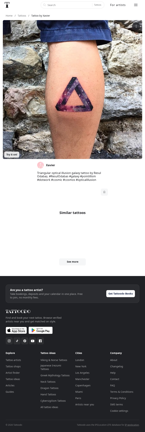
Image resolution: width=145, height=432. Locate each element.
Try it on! (11, 154)
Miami (79, 391)
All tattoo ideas (49, 407)
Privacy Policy (118, 398)
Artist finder (13, 372)
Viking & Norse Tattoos (53, 360)
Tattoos (97, 4)
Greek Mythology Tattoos (55, 375)
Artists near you (84, 404)
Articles (10, 385)
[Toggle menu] (135, 5)
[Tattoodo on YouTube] (32, 340)
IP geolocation (132, 424)
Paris (78, 398)
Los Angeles (82, 372)
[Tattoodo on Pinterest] (24, 340)
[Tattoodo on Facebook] (40, 340)
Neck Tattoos (48, 381)
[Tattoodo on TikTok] (17, 340)
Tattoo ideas (13, 379)
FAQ (112, 385)
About (113, 360)
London (79, 360)
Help (113, 372)
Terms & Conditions (121, 391)
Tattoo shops (13, 366)
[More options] (136, 26)
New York (80, 366)
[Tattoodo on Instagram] (9, 340)
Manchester (82, 379)
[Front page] (7, 5)
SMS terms (116, 404)
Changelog (116, 366)
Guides (10, 391)
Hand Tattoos (48, 394)
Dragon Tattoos (49, 388)
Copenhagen (83, 385)
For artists (118, 5)
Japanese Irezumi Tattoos (50, 367)
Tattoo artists (13, 360)
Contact (114, 379)
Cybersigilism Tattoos (53, 400)
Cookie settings (119, 410)
